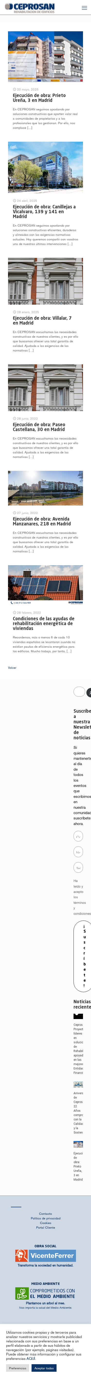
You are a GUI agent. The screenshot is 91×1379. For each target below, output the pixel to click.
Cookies (45, 1223)
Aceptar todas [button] (44, 1368)
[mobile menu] (84, 7)
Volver (12, 667)
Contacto (45, 1213)
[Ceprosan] (30, 7)
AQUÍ (30, 1358)
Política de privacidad (45, 1218)
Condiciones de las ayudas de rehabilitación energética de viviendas (43, 624)
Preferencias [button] (17, 1368)
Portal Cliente (45, 1227)
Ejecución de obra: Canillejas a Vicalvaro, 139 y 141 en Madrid (44, 212)
